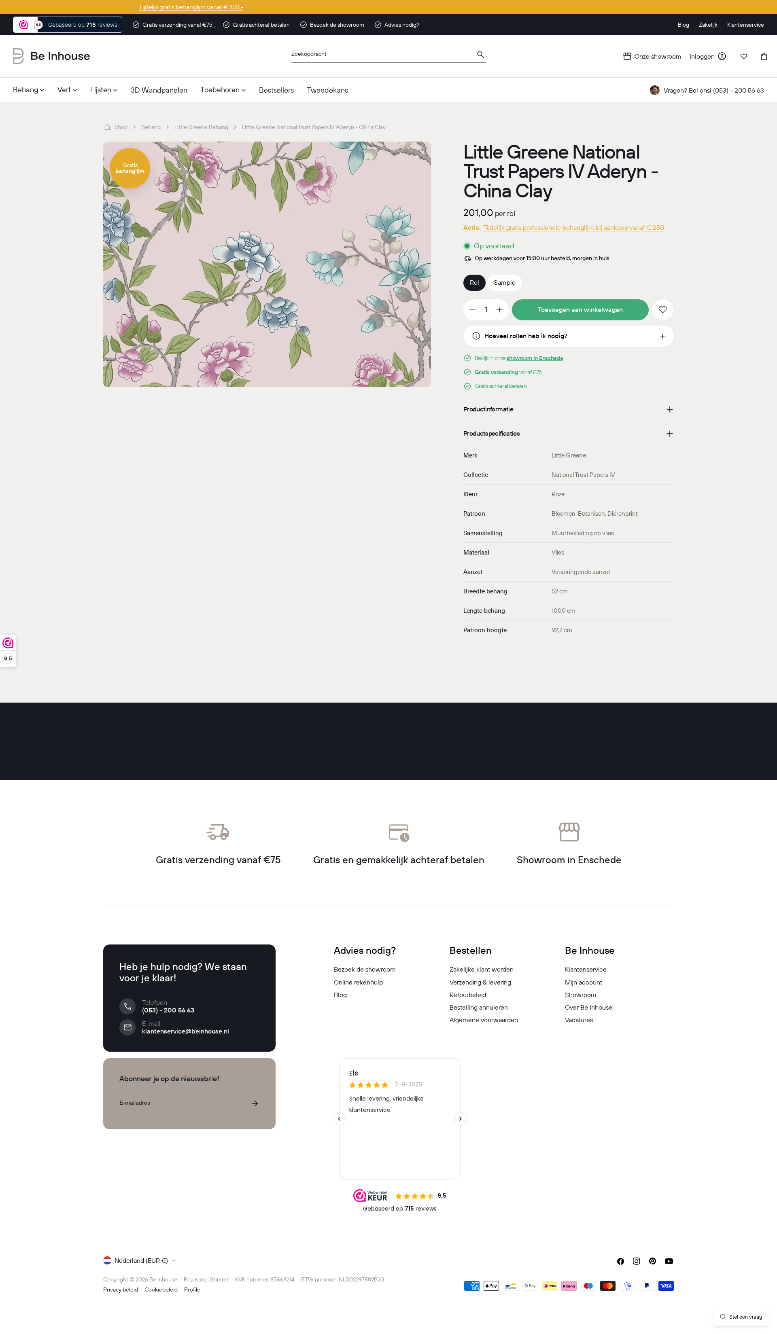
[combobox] (388, 56)
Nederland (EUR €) (141, 1260)
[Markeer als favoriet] (663, 310)
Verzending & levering (480, 982)
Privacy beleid (120, 1289)
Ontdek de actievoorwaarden (389, 7)
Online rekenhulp (358, 982)
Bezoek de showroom (365, 969)
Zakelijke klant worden (482, 969)
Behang (151, 127)
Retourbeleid (468, 995)
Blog (340, 995)
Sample (505, 282)
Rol (474, 282)
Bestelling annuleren (479, 1007)
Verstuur (254, 1103)
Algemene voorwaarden (484, 1020)
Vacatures (579, 1020)
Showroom (581, 995)
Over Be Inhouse (588, 1007)
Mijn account (583, 982)
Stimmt (219, 1279)
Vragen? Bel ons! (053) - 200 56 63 (714, 90)
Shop (120, 127)
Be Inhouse (163, 1279)
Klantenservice (586, 969)
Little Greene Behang (201, 127)
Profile (192, 1289)
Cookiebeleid (161, 1289)
